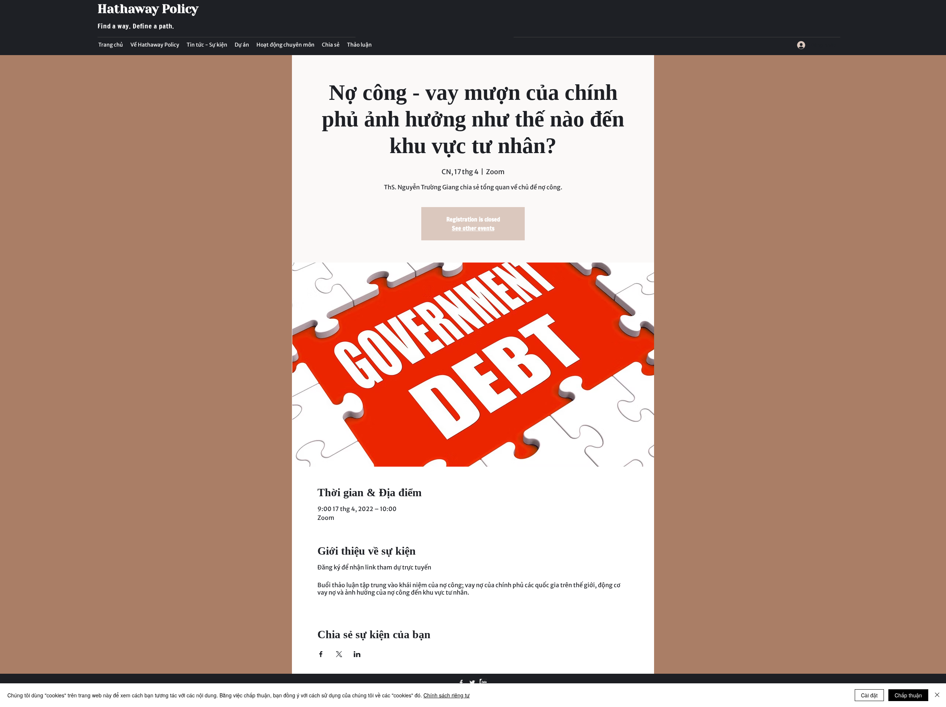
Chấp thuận (908, 695)
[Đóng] (937, 695)
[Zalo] (483, 682)
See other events (473, 228)
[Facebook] (461, 682)
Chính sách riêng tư (446, 695)
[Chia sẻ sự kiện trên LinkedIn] (357, 654)
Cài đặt (869, 695)
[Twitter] (472, 682)
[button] (207, 44)
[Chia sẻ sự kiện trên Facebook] (320, 654)
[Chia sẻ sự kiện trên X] (339, 654)
